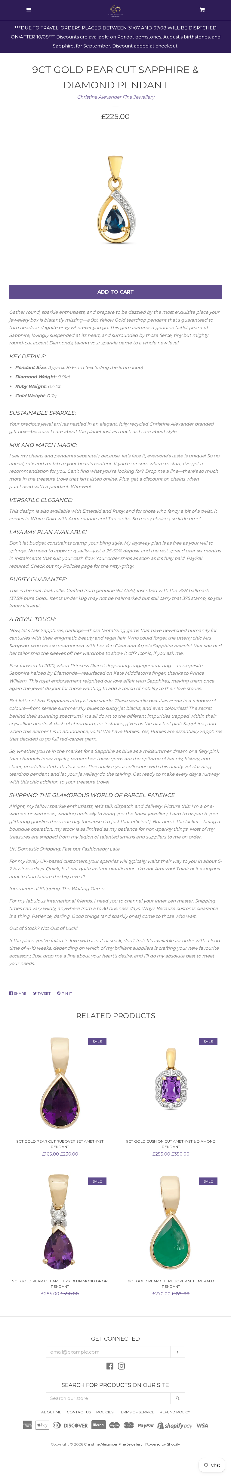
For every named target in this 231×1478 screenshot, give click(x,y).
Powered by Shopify (162, 1444)
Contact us (79, 1412)
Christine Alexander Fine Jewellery (115, 97)
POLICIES (104, 1412)
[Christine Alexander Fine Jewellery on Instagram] (121, 1367)
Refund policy (175, 1412)
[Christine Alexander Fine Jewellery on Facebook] (110, 1367)
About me (51, 1412)
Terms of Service (136, 1412)
